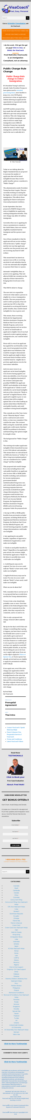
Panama (16, 976)
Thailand (16, 1016)
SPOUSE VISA (9, 34)
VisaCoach (5, 1098)
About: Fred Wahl (15, 784)
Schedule (12, 861)
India (16, 939)
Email (6, 861)
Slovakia (16, 1009)
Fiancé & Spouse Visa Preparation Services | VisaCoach (14, 734)
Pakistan (16, 974)
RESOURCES (6, 38)
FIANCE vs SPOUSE (20, 34)
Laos (16, 955)
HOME (5, 31)
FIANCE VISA (24, 31)
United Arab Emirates (16, 1025)
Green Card (16, 925)
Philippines (16, 988)
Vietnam (16, 1032)
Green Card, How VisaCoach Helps (16, 927)
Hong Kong (16, 934)
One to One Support (16, 967)
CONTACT (26, 38)
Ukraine (16, 1023)
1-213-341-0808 (15, 1093)
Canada (16, 893)
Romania (16, 999)
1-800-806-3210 (18, 1091)
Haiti (16, 930)
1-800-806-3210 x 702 (15, 859)
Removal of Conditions (16, 992)
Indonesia (16, 941)
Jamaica (16, 944)
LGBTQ (16, 958)
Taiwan (16, 1013)
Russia (16, 1002)
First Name (15, 831)
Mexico (16, 960)
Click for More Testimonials (15, 1044)
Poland (16, 990)
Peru (16, 983)
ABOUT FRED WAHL (16, 38)
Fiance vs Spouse (16, 923)
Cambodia (16, 890)
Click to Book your (15, 777)
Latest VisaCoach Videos (15, 741)
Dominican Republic (16, 914)
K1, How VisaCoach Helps (16, 948)
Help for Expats (16, 932)
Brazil (16, 888)
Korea (16, 953)
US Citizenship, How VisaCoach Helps (16, 1030)
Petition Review (16, 985)
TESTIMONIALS (15, 756)
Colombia (16, 897)
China (16, 895)
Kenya (16, 951)
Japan (16, 946)
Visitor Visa (16, 1034)
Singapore (16, 1006)
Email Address (15, 825)
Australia (16, 886)
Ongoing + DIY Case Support (16, 969)
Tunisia (16, 1018)
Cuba (16, 909)
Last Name (15, 838)
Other (16, 972)
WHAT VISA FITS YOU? (13, 31)
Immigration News (16, 937)
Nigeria (16, 965)
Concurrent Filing (16, 900)
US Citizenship (16, 1027)
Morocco (16, 962)
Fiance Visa (16, 920)
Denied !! (16, 911)
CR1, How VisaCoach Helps (16, 907)
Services (16, 1004)
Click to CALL (18, 48)
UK (16, 1020)
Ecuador (16, 916)
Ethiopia (16, 918)
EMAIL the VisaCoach (15, 50)
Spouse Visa (16, 1011)
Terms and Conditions (14, 739)
